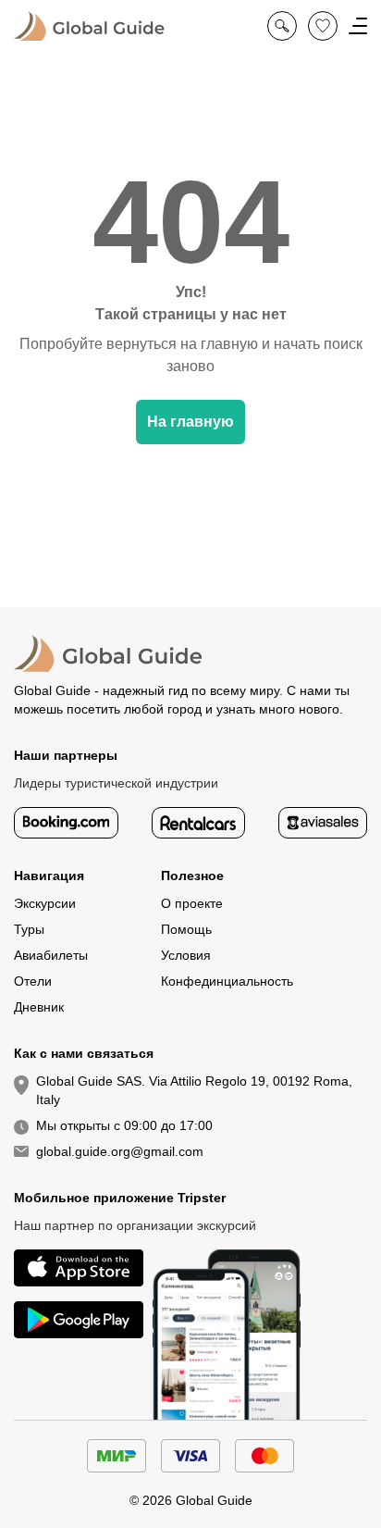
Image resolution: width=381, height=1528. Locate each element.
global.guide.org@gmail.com (119, 1151)
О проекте (192, 903)
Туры (29, 929)
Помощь (186, 929)
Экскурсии (45, 903)
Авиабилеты (51, 955)
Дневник (39, 1007)
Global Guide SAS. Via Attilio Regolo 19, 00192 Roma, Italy (194, 1090)
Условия (186, 955)
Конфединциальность (227, 981)
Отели (33, 981)
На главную (190, 421)
